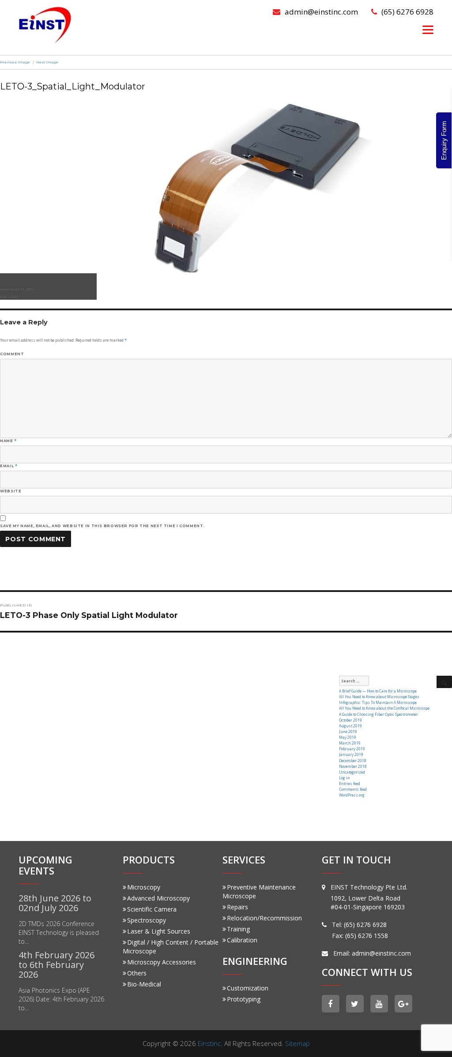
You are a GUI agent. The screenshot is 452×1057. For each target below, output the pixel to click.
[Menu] (427, 29)
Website (10, 491)
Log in (344, 777)
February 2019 (352, 748)
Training (238, 929)
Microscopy (143, 887)
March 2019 (350, 743)
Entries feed (349, 783)
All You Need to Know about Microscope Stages (379, 696)
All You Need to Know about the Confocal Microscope (384, 708)
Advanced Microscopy (158, 898)
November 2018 (353, 766)
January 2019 (351, 754)
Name (8, 441)
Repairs (237, 907)
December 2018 (352, 760)
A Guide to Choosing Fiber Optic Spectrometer (378, 714)
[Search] (444, 682)
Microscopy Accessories (161, 962)
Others (137, 973)
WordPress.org (352, 795)
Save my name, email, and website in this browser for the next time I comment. (102, 526)
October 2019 (350, 720)
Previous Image (15, 62)
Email (8, 466)
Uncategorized (352, 772)
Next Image (47, 62)
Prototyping (243, 999)
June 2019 (348, 731)
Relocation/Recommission (264, 918)
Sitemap (297, 1043)
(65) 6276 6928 (407, 12)
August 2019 (350, 725)
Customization (247, 988)
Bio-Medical (144, 984)
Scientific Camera (152, 909)
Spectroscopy (146, 920)
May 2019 (347, 737)
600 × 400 (8, 296)
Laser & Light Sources (158, 931)
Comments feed (353, 789)
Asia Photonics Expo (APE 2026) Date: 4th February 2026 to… (61, 999)
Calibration (242, 940)
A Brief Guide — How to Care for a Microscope (378, 691)
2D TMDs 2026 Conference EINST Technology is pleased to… (59, 932)
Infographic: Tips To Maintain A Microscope (378, 702)
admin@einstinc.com (321, 12)
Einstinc (209, 1043)
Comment (12, 354)
